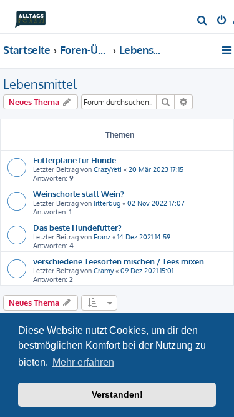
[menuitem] (202, 21)
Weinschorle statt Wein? (78, 193)
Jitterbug (107, 203)
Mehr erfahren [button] (83, 362)
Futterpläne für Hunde (74, 159)
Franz (102, 237)
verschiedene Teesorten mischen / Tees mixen (118, 261)
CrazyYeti (108, 169)
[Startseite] (30, 16)
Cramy (104, 270)
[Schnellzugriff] (227, 50)
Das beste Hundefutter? (77, 227)
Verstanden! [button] (117, 394)
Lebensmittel (40, 84)
